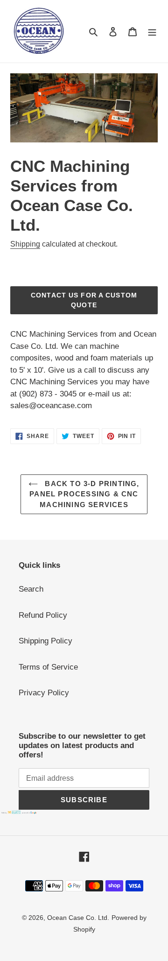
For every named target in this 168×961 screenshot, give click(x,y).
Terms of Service (48, 667)
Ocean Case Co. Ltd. (78, 917)
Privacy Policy (44, 692)
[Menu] (152, 31)
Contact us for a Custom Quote (84, 300)
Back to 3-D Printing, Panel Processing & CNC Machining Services (84, 494)
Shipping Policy (45, 640)
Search (31, 589)
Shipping (25, 244)
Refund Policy (43, 615)
